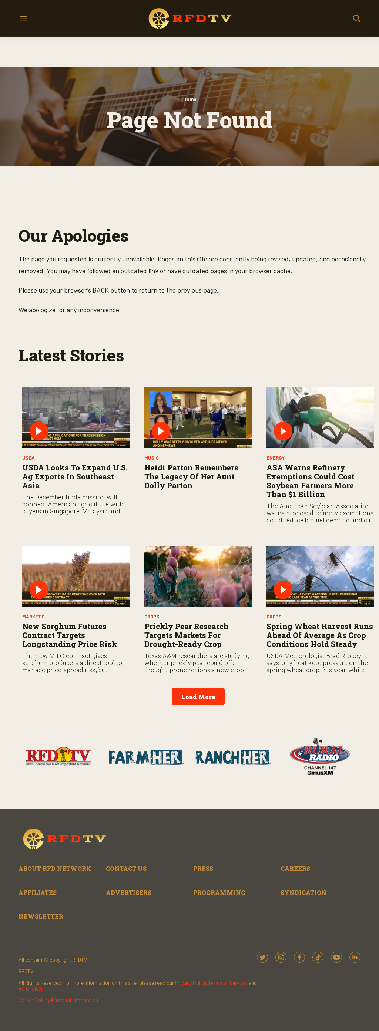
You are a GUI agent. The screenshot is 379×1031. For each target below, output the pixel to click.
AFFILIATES (38, 892)
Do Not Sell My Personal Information (58, 1000)
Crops (151, 616)
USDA (28, 458)
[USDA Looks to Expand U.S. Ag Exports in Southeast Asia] (76, 417)
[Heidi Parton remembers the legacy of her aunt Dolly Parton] (198, 417)
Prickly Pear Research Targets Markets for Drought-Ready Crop (186, 635)
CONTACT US (126, 868)
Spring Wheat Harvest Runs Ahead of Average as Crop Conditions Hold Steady (319, 635)
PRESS (203, 868)
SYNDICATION (303, 892)
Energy (275, 458)
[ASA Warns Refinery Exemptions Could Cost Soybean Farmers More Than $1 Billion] (320, 417)
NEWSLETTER (41, 916)
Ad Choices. (32, 988)
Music (151, 458)
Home (189, 99)
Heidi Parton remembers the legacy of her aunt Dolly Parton (191, 476)
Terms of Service (227, 982)
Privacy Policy (190, 982)
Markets (33, 616)
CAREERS (295, 868)
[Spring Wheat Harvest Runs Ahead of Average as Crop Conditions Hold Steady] (320, 576)
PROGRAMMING (219, 892)
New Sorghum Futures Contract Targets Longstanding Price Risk (69, 635)
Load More (198, 697)
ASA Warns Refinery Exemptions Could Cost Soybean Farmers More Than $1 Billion (310, 481)
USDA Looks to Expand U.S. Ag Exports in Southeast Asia (75, 476)
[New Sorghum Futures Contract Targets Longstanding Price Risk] (76, 576)
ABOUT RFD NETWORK (55, 868)
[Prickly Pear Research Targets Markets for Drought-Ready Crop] (198, 576)
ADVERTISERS (128, 892)
